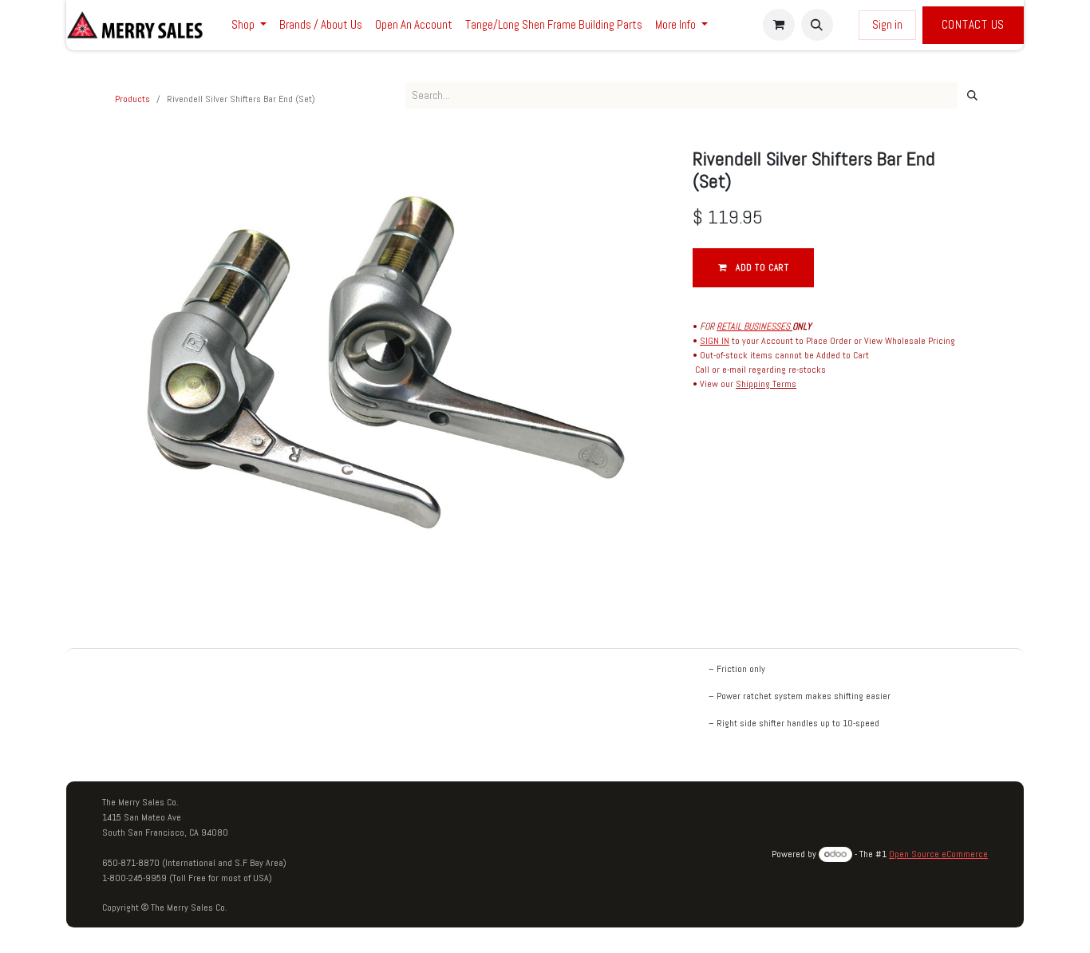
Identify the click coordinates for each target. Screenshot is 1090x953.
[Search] (972, 95)
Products (132, 99)
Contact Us (973, 24)
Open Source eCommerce (938, 854)
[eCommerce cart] (779, 25)
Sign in (887, 24)
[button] (817, 25)
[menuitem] (249, 25)
